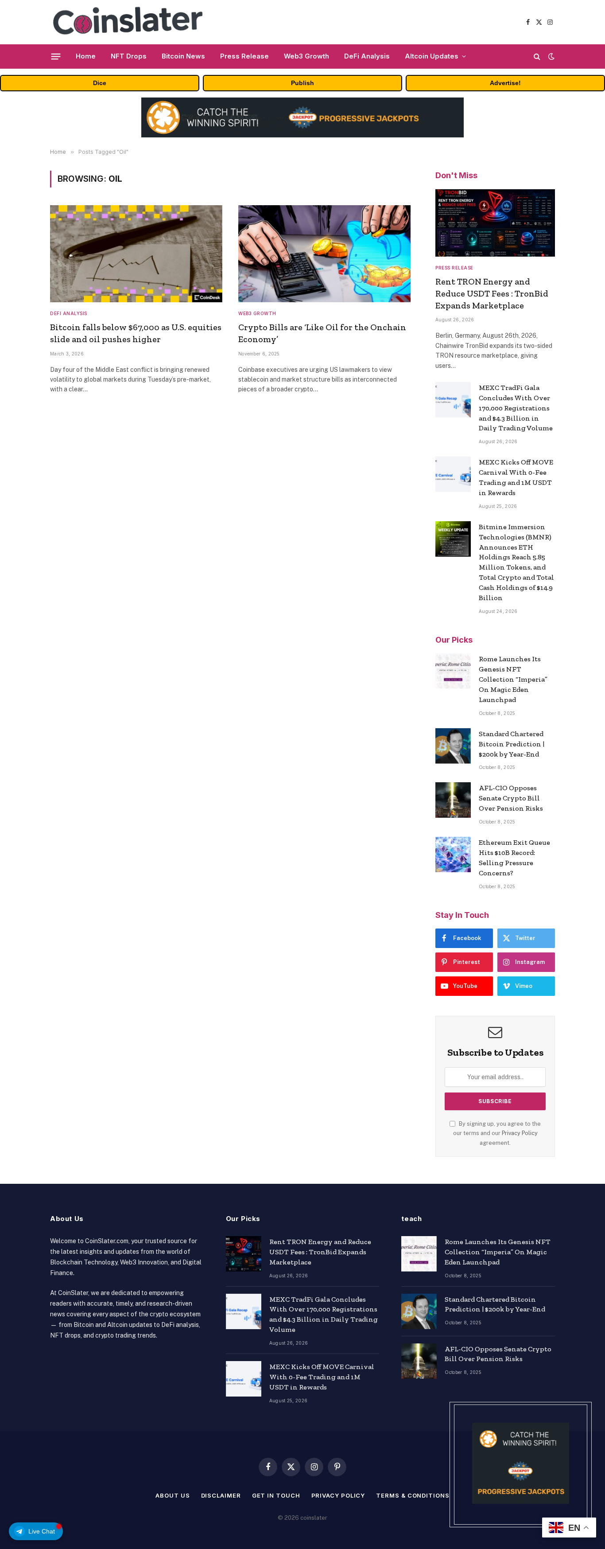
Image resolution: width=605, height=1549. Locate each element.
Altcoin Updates (431, 56)
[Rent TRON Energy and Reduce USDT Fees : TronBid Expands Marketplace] (495, 223)
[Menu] (56, 56)
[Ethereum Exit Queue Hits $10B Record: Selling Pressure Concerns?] (453, 854)
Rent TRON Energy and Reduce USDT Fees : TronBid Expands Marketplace (491, 293)
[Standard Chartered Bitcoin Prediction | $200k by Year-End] (453, 746)
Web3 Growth (306, 56)
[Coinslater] (131, 22)
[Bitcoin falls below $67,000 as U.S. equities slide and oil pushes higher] (136, 253)
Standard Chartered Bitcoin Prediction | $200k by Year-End (511, 744)
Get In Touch (276, 1495)
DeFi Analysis (367, 56)
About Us (172, 1495)
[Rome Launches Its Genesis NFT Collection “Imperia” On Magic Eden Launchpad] (453, 671)
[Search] (537, 56)
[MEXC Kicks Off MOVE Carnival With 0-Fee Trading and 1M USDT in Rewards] (453, 474)
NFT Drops (129, 56)
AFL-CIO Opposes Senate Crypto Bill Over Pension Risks (511, 798)
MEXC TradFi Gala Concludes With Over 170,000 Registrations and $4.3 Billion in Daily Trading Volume (516, 408)
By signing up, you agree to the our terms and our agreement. (497, 1133)
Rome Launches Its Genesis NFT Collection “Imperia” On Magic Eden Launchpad (513, 679)
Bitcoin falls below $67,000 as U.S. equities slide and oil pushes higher (135, 333)
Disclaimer (221, 1495)
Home (86, 56)
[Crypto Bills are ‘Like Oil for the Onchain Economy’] (324, 253)
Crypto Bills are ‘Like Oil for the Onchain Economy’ (322, 333)
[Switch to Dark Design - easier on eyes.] (550, 56)
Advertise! (505, 82)
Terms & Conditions (412, 1495)
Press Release (244, 56)
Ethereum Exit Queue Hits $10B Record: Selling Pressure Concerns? (514, 857)
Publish (302, 82)
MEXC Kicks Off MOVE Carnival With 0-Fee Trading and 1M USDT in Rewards (516, 477)
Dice (99, 82)
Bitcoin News (183, 56)
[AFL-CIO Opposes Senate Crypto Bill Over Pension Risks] (453, 800)
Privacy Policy (520, 1133)
